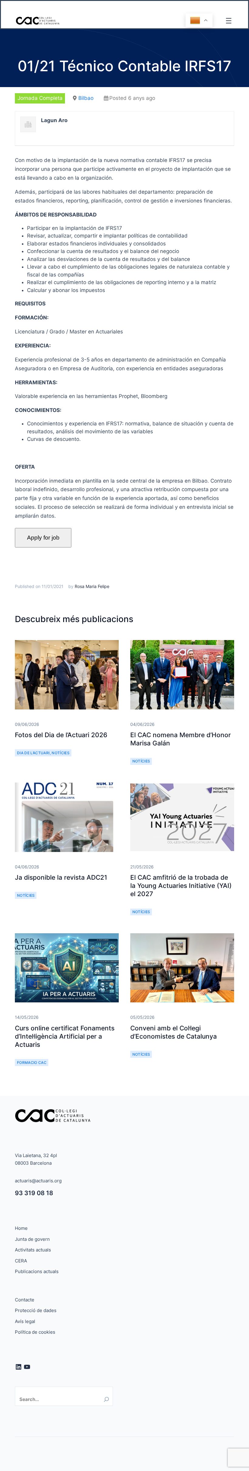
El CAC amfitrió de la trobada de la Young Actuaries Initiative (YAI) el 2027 (181, 886)
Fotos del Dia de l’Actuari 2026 (61, 735)
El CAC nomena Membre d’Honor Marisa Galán (180, 739)
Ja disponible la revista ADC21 (61, 877)
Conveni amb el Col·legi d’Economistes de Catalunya (173, 1032)
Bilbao (86, 98)
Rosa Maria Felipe (92, 586)
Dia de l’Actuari (33, 753)
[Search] (106, 1399)
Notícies (61, 753)
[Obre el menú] (228, 20)
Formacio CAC (31, 1062)
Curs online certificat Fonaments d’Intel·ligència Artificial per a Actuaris (64, 1036)
